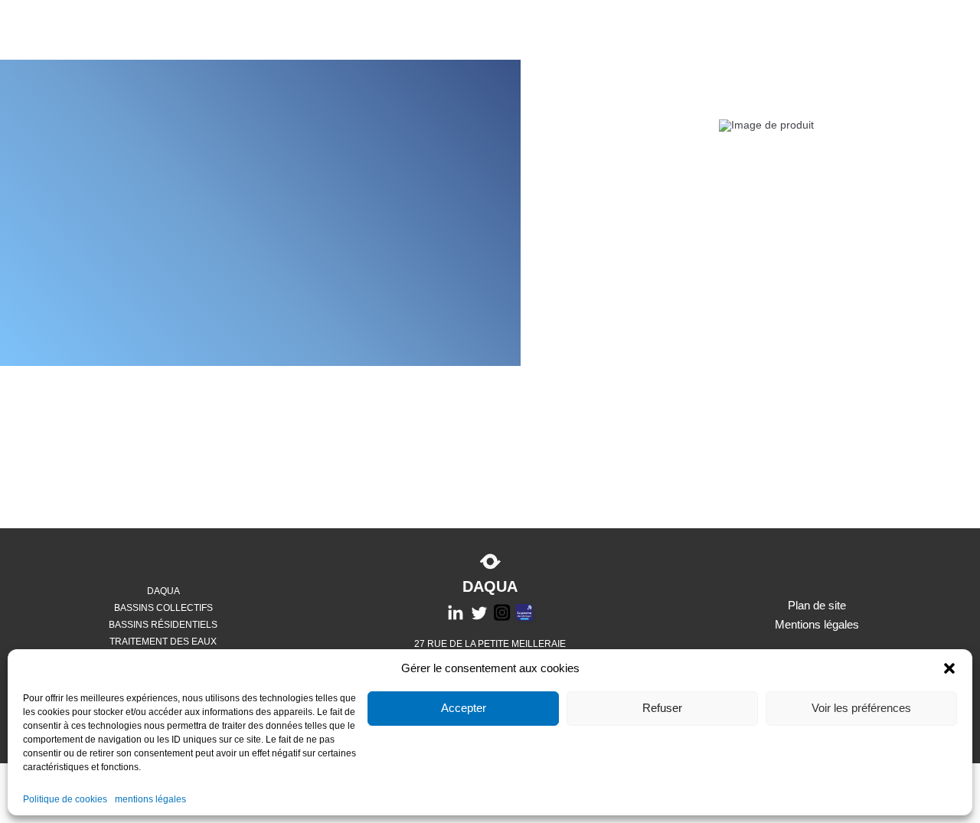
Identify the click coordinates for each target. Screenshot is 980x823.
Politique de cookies (65, 799)
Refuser (662, 708)
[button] (949, 668)
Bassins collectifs (163, 608)
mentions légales (150, 799)
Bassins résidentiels (163, 624)
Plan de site (817, 605)
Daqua (163, 591)
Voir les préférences (861, 708)
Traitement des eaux (163, 641)
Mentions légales (817, 624)
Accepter (463, 708)
